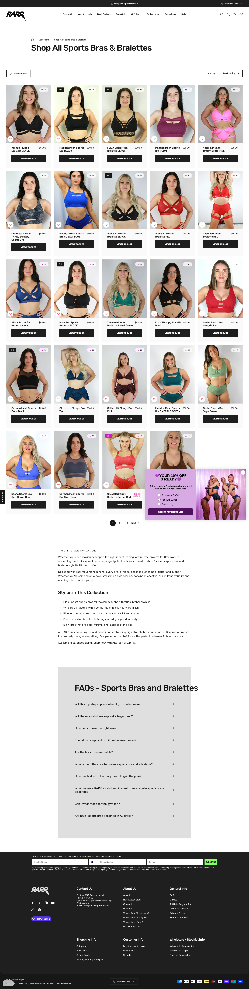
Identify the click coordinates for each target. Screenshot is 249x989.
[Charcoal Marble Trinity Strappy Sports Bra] (28, 200)
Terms (164, 870)
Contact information (63, 984)
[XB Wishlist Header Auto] (235, 14)
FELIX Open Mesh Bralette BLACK (117, 149)
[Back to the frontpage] (32, 39)
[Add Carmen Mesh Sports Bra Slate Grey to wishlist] (58, 485)
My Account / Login (134, 946)
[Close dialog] (243, 472)
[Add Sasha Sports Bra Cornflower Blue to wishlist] (10, 485)
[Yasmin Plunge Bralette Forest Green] (124, 288)
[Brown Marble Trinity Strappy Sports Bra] (172, 460)
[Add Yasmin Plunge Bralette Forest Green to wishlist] (106, 314)
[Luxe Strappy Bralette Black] (172, 288)
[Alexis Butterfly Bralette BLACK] (124, 200)
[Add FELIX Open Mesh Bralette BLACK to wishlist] (106, 139)
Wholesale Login (179, 950)
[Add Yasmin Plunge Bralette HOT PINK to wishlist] (202, 139)
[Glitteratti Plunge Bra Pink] (124, 374)
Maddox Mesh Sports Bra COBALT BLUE (71, 235)
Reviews (127, 908)
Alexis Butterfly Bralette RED (164, 235)
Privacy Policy (155, 870)
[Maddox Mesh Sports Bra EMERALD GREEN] (172, 374)
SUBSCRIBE (211, 862)
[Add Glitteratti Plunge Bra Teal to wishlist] (58, 399)
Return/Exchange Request (90, 959)
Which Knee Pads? (133, 922)
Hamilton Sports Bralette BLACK (69, 324)
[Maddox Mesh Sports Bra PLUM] (172, 114)
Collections (44, 39)
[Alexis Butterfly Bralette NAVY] (28, 288)
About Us (128, 895)
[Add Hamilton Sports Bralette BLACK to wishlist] (58, 314)
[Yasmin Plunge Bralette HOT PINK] (220, 114)
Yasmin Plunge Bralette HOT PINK (214, 149)
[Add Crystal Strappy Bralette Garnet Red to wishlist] (106, 485)
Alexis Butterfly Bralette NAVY (20, 324)
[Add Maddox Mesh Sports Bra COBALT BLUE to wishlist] (58, 225)
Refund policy (23, 984)
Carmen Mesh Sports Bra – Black (23, 410)
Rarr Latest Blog (132, 899)
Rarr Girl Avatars (132, 926)
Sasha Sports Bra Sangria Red (213, 324)
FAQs (172, 895)
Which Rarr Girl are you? (136, 913)
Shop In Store (84, 950)
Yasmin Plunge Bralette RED (212, 235)
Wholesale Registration (182, 946)
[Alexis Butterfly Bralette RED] (172, 200)
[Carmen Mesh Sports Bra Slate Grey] (76, 460)
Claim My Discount (170, 512)
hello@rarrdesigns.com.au (96, 905)
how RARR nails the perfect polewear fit (140, 636)
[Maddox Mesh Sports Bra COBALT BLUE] (76, 200)
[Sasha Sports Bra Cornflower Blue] (28, 460)
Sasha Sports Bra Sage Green (213, 410)
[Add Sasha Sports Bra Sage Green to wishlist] (202, 399)
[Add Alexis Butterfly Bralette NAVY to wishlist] (10, 314)
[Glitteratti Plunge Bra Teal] (76, 374)
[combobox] (232, 3)
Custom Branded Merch (182, 955)
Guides (173, 899)
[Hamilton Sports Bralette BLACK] (76, 288)
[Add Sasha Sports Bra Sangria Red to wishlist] (202, 314)
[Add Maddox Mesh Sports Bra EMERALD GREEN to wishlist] (154, 399)
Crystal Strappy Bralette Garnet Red (119, 495)
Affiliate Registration (181, 904)
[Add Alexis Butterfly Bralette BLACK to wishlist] (106, 225)
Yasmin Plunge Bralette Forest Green (120, 324)
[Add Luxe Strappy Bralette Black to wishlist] (154, 314)
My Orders (129, 950)
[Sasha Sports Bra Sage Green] (220, 374)
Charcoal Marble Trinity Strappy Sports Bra (21, 236)
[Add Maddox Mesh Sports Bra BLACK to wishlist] (58, 139)
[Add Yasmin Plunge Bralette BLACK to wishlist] (10, 139)
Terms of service (35, 984)
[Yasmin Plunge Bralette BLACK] (28, 114)
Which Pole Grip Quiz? (135, 917)
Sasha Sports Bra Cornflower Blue (21, 495)
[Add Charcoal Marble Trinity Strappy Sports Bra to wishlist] (10, 225)
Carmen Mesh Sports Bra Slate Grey (71, 495)
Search (127, 955)
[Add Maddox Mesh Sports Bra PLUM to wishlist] (154, 139)
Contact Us (129, 904)
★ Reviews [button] (2, 497)
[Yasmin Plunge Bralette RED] (220, 200)
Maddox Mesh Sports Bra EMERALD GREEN (167, 410)
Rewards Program (179, 908)
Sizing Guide (83, 955)
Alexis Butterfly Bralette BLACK (116, 235)
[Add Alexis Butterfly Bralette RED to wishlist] (154, 225)
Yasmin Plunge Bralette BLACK (20, 149)
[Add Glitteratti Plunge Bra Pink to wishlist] (106, 399)
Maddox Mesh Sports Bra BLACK (71, 149)
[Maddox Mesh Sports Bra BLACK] (76, 114)
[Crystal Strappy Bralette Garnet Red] (124, 460)
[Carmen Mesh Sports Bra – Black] (28, 374)
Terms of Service (179, 917)
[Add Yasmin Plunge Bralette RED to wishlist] (202, 225)
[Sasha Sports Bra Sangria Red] (220, 288)
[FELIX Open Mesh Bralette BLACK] (124, 114)
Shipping (81, 946)
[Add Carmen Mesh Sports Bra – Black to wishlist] (10, 399)
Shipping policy (48, 984)
